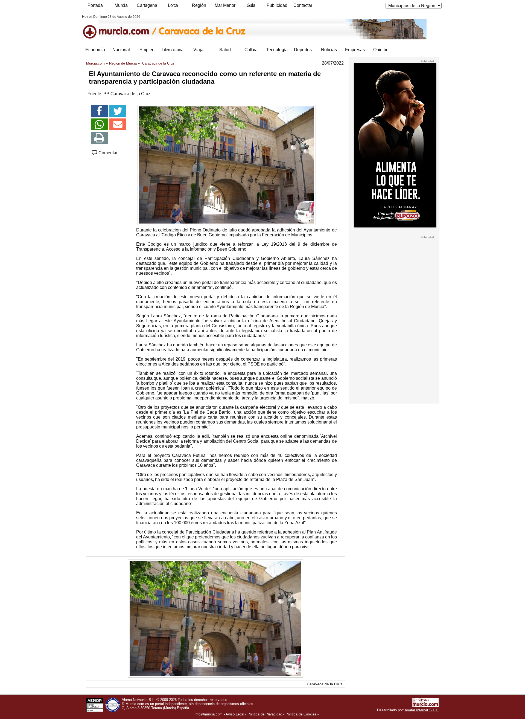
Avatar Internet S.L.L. (422, 710)
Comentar (107, 152)
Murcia (121, 5)
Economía (95, 49)
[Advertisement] (394, 321)
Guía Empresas (251, 7)
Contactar (302, 5)
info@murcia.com (209, 714)
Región (199, 5)
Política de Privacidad (264, 714)
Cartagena (147, 5)
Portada (95, 5)
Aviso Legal (235, 714)
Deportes (303, 49)
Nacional (121, 49)
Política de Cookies (300, 714)
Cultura (250, 49)
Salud (225, 49)
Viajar (199, 49)
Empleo (146, 49)
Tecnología (277, 49)
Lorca (173, 5)
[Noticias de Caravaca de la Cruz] (215, 27)
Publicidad (277, 5)
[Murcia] (119, 27)
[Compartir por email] (117, 124)
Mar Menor (225, 5)
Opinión (381, 49)
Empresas (355, 49)
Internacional (173, 49)
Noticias (329, 49)
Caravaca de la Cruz (324, 684)
